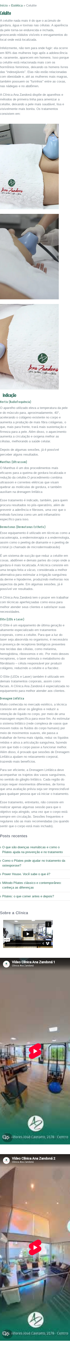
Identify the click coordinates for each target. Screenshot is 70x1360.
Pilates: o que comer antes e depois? (28, 896)
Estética (17, 5)
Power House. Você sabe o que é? (26, 874)
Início (4, 5)
